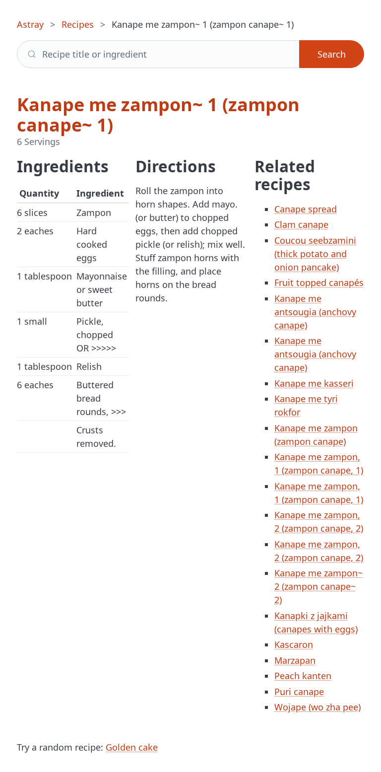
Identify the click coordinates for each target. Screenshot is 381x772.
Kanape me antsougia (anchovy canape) (315, 311)
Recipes (78, 24)
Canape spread (305, 209)
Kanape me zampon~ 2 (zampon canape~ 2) (318, 586)
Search (332, 54)
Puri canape (299, 692)
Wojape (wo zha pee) (317, 707)
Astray (30, 24)
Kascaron (293, 644)
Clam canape (301, 224)
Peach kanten (302, 676)
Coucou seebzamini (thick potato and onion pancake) (315, 253)
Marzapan (295, 660)
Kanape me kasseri (314, 383)
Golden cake (132, 747)
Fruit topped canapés (319, 282)
